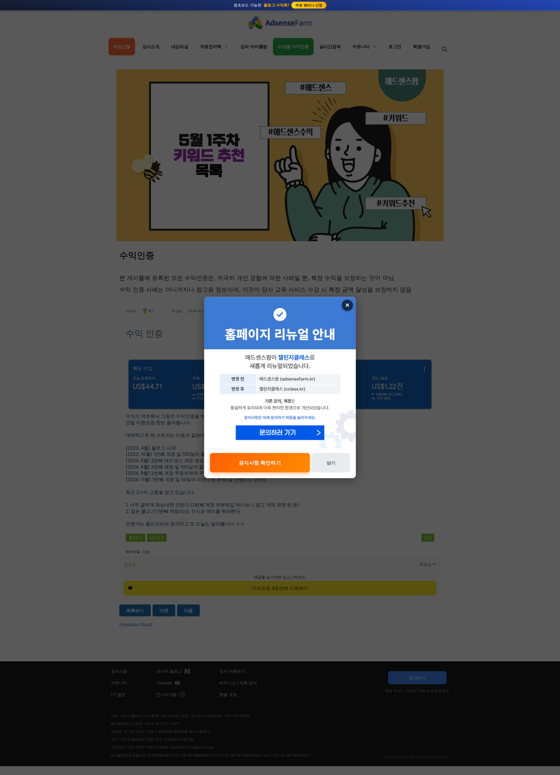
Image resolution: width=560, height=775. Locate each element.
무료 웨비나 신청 (309, 5)
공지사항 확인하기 (260, 463)
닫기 (331, 463)
